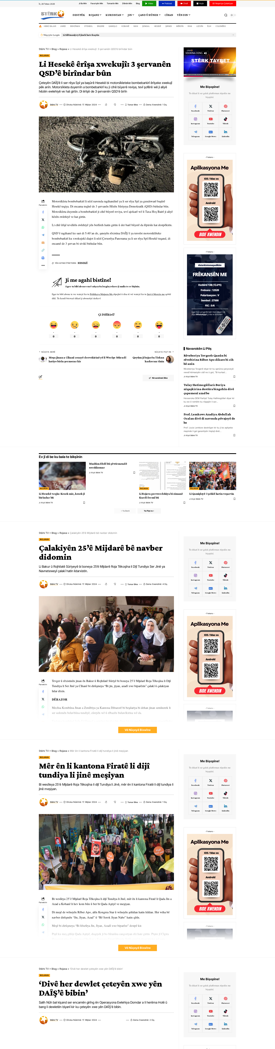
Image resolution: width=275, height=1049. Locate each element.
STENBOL (88, 26)
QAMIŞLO (113, 26)
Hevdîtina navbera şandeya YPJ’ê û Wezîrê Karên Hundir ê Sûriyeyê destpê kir (106, 35)
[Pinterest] (225, 108)
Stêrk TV (54, 104)
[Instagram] (195, 121)
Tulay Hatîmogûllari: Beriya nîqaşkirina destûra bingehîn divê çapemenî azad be (209, 389)
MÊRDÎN (179, 26)
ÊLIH (209, 26)
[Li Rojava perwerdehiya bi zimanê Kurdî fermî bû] (162, 476)
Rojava (44, 55)
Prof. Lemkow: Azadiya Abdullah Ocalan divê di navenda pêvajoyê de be (209, 418)
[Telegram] (195, 134)
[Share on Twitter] (43, 219)
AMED (63, 26)
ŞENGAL (146, 26)
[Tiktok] (225, 121)
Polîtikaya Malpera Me (101, 294)
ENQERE (100, 26)
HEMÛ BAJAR (50, 26)
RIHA (190, 26)
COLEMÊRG (220, 26)
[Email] (43, 242)
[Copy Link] (43, 250)
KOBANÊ (125, 26)
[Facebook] (195, 108)
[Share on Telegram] (43, 235)
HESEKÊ (157, 26)
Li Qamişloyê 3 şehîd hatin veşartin (211, 493)
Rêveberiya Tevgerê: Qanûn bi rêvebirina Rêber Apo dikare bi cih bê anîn (209, 360)
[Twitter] (210, 108)
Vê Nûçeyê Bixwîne (138, 730)
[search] (225, 15)
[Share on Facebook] (43, 212)
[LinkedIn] (225, 134)
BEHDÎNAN (75, 26)
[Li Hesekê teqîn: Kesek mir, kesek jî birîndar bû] (62, 476)
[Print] (43, 257)
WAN (135, 26)
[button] (233, 35)
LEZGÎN (199, 26)
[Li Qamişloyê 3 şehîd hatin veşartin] (212, 476)
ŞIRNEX (168, 26)
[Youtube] (210, 121)
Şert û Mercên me (156, 294)
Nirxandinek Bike (160, 378)
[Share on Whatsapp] (43, 227)
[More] (43, 265)
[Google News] (210, 134)
